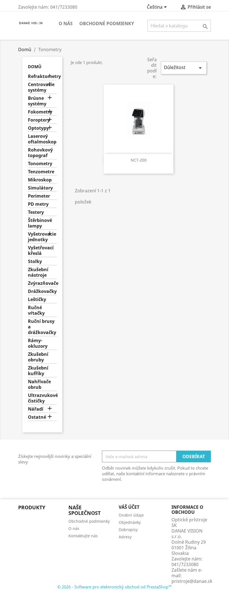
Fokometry (40, 112)
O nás (66, 23)
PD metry (38, 204)
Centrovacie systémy (41, 87)
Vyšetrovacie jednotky (42, 237)
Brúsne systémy (37, 101)
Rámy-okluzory (37, 343)
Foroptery (39, 120)
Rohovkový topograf (40, 152)
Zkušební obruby (38, 357)
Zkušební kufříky (38, 371)
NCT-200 (139, 160)
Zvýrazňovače (42, 283)
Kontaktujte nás (83, 535)
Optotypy (38, 128)
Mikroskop (40, 180)
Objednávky (130, 522)
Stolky (35, 261)
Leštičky (37, 299)
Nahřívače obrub (39, 384)
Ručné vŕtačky (36, 310)
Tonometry (40, 164)
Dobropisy (128, 529)
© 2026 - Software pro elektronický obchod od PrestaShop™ (114, 587)
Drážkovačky (42, 291)
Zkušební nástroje (38, 272)
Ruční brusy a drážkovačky (42, 326)
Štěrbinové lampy (40, 223)
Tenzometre (41, 172)
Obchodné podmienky (106, 23)
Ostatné (37, 417)
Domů (34, 66)
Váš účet (129, 507)
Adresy (125, 536)
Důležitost (184, 67)
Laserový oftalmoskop (42, 139)
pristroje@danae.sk (192, 581)
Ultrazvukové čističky (42, 398)
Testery (36, 212)
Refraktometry (42, 76)
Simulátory (40, 188)
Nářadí (35, 409)
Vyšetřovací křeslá (41, 250)
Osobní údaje (131, 515)
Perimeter (39, 196)
